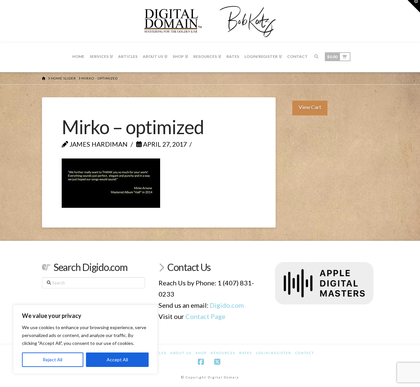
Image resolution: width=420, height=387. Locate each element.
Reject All (52, 359)
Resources (223, 353)
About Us (181, 353)
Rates (245, 353)
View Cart (310, 107)
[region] (85, 339)
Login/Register (273, 353)
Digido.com (227, 305)
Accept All (117, 359)
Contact (304, 353)
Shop (201, 353)
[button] (414, 6)
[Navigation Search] (316, 57)
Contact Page (205, 316)
